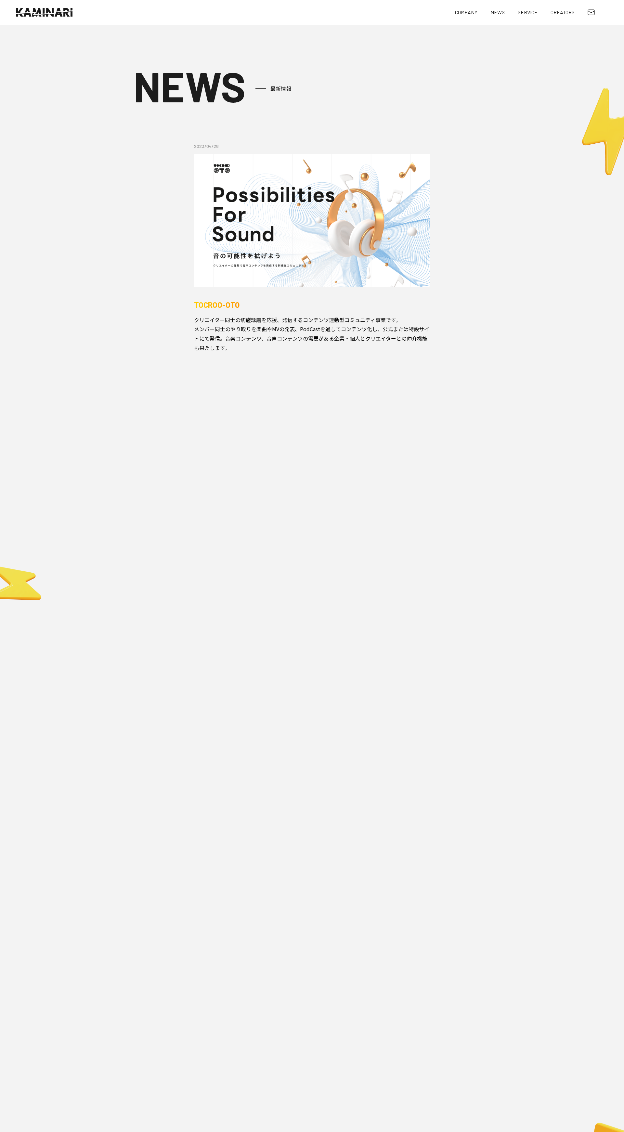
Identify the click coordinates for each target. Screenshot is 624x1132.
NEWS (497, 12)
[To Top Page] (44, 12)
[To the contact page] (591, 12)
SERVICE (528, 12)
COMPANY (466, 12)
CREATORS (563, 12)
